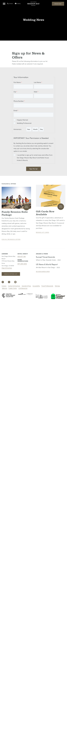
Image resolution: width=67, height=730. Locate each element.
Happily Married (22, 120)
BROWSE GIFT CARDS (42, 232)
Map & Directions (7, 268)
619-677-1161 (22, 256)
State (35, 92)
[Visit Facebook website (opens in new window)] (3, 282)
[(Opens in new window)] (50, 196)
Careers (4, 286)
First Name (17, 82)
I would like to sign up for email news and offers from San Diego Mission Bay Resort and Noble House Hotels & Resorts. (34, 157)
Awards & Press (26, 286)
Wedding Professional (24, 123)
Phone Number (19, 101)
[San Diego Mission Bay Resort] (33, 5)
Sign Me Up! (33, 169)
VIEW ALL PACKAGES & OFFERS (11, 239)
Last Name (37, 82)
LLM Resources (22, 288)
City (15, 92)
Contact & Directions (14, 286)
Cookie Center (12, 288)
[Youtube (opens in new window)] (15, 282)
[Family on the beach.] (16, 198)
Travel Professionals (47, 286)
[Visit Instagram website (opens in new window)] (9, 282)
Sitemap (57, 286)
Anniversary (17, 129)
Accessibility (36, 286)
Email (15, 110)
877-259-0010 (22, 264)
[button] (4, 4)
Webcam (4, 288)
